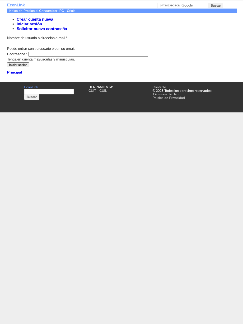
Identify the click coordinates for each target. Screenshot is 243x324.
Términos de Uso (165, 94)
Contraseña (17, 54)
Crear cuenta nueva (35, 19)
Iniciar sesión (29, 24)
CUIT (92, 91)
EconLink (16, 5)
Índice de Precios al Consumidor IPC (36, 11)
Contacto (159, 87)
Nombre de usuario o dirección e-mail (37, 38)
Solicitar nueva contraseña (42, 29)
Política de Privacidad (169, 98)
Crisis (71, 11)
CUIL (103, 91)
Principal (14, 72)
